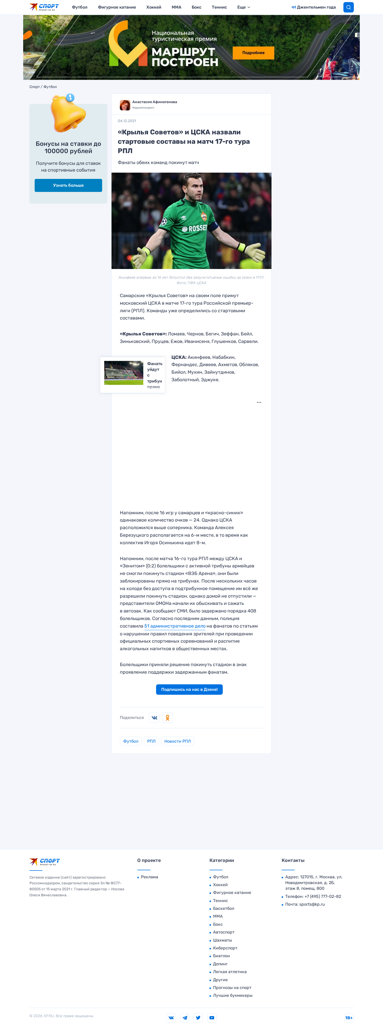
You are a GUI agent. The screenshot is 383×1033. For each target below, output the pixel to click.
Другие (220, 979)
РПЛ (151, 741)
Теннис (219, 7)
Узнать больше (68, 185)
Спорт (34, 87)
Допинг (220, 963)
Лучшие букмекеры (232, 995)
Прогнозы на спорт (232, 987)
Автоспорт (223, 932)
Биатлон (221, 955)
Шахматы (222, 940)
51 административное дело (175, 626)
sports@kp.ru (312, 904)
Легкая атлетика (230, 971)
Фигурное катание (117, 7)
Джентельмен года (316, 7)
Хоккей (153, 7)
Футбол (80, 7)
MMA (176, 7)
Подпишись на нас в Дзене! (189, 689)
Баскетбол (223, 908)
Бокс (196, 7)
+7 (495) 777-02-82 (323, 896)
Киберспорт (225, 948)
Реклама (149, 876)
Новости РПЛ (177, 741)
